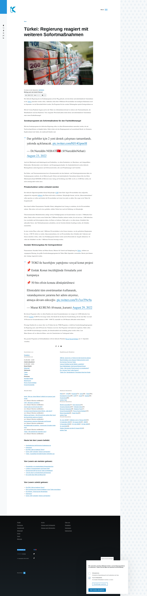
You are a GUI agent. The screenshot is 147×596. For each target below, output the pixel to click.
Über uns (67, 522)
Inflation (40, 195)
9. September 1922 (65, 422)
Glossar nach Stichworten (48, 528)
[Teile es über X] (3, 36)
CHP (57, 192)
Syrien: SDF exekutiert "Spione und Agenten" (38, 451)
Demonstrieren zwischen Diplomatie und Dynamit (37, 421)
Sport (18, 536)
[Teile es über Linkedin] (3, 30)
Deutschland (63, 398)
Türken (26, 374)
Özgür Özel (75, 413)
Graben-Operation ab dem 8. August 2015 (71, 428)
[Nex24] (35, 549)
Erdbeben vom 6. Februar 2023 (78, 420)
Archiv (43, 522)
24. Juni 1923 (63, 420)
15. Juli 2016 (63, 426)
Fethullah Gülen (78, 406)
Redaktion (27, 355)
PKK (61, 393)
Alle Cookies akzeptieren (97, 590)
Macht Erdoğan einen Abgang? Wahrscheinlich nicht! (74, 360)
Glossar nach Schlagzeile (48, 525)
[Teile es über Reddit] (3, 28)
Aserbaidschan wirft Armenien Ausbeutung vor (38, 445)
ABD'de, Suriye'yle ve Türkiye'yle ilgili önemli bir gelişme (75, 358)
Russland (74, 393)
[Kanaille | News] (24, 550)
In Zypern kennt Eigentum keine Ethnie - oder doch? (38, 411)
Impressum (29, 447)
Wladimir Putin (78, 409)
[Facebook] (35, 558)
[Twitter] (35, 554)
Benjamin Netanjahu (65, 409)
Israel (80, 395)
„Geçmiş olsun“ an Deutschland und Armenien (38, 472)
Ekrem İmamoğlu (64, 413)
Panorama (20, 525)
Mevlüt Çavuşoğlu (65, 404)
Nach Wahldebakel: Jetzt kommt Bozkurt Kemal (73, 366)
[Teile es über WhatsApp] (58, 346)
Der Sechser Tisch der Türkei (68, 362)
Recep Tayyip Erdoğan (72, 339)
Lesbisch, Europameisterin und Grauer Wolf (38, 468)
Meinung (19, 539)
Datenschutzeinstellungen (107, 558)
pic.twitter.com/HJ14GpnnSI (70, 143)
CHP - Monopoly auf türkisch (32, 402)
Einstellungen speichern (100, 584)
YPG (67, 393)
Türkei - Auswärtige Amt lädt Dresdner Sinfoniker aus (40, 453)
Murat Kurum (27, 380)
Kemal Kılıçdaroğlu (29, 384)
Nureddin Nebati (28, 378)
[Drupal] (24, 554)
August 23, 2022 (37, 156)
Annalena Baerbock (65, 406)
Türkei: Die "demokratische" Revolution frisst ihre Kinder (75, 372)
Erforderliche (95, 573)
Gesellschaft (20, 528)
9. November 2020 (65, 424)
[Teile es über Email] (61, 346)
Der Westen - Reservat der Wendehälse (36, 491)
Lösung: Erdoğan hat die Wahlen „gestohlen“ (72, 364)
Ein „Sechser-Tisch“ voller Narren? (69, 370)
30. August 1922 (77, 422)
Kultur (18, 533)
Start (25, 21)
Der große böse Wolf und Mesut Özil (36, 474)
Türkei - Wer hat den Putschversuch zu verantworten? (74, 368)
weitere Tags (63, 400)
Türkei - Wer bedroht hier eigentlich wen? (35, 431)
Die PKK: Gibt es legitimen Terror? (35, 449)
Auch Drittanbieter (97, 577)
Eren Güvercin (76, 404)
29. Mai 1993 (84, 424)
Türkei (30, 101)
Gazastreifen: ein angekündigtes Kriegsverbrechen (39, 466)
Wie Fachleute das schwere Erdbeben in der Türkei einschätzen (43, 489)
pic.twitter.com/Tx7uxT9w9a (74, 300)
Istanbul (31, 317)
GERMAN (41, 90)
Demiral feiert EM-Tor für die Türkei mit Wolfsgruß (39, 470)
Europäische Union (65, 395)
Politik (19, 522)
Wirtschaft (26, 368)
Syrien (81, 393)
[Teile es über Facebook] (56, 346)
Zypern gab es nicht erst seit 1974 (33, 406)
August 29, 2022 (82, 307)
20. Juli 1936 (75, 424)
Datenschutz (68, 530)
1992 (85, 422)
